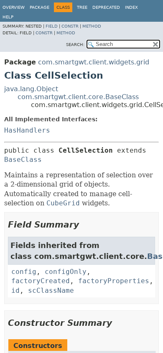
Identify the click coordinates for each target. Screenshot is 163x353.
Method (91, 26)
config (23, 272)
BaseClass (23, 160)
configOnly (66, 272)
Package (39, 7)
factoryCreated (40, 281)
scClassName (51, 290)
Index (131, 7)
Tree (82, 7)
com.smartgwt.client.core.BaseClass (78, 97)
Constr (70, 26)
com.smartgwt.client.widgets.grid (93, 62)
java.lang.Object (31, 89)
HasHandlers (27, 130)
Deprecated (106, 7)
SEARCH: (75, 44)
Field (52, 26)
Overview (14, 7)
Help (8, 17)
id (15, 290)
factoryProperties (113, 281)
